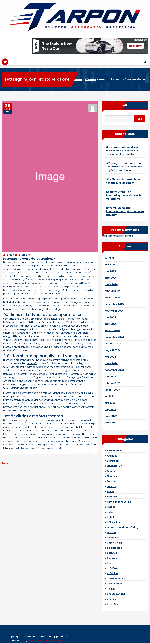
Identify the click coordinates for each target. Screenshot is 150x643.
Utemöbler (113, 604)
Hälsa (110, 491)
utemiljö (112, 599)
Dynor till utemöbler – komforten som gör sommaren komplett (125, 211)
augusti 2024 (113, 350)
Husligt (111, 507)
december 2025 (114, 304)
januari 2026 (112, 297)
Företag (90, 79)
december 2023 (114, 370)
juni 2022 (110, 403)
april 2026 (111, 278)
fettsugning (22, 272)
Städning (112, 573)
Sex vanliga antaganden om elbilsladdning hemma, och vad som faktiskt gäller (123, 150)
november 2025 (114, 310)
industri (111, 512)
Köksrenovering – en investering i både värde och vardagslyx (123, 195)
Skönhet (112, 553)
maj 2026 (110, 271)
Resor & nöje (114, 542)
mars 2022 (111, 422)
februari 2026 (113, 291)
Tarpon (10, 254)
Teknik (111, 588)
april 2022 (111, 416)
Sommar (112, 558)
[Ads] (90, 46)
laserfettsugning (45, 279)
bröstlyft (32, 363)
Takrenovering (116, 578)
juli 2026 (110, 258)
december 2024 (114, 337)
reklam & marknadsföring (122, 527)
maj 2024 (110, 357)
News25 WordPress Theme (45, 640)
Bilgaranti (113, 461)
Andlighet (112, 455)
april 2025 (111, 324)
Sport (110, 563)
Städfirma (113, 568)
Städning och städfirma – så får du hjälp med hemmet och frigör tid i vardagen (124, 166)
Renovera (113, 537)
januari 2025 (112, 330)
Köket (110, 517)
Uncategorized (116, 594)
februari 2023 (113, 383)
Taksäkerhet (114, 583)
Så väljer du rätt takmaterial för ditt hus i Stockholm (123, 181)
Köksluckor (113, 522)
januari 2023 (112, 389)
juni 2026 (110, 264)
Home (78, 79)
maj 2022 (110, 409)
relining (111, 532)
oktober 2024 (113, 343)
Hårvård (112, 496)
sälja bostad (114, 548)
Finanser (112, 476)
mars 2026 (111, 284)
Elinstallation (114, 466)
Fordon (111, 481)
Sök (125, 105)
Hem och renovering (119, 501)
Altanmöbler (114, 450)
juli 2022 (110, 396)
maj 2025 (110, 317)
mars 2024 (111, 363)
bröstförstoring (42, 325)
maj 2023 (110, 376)
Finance (111, 471)
